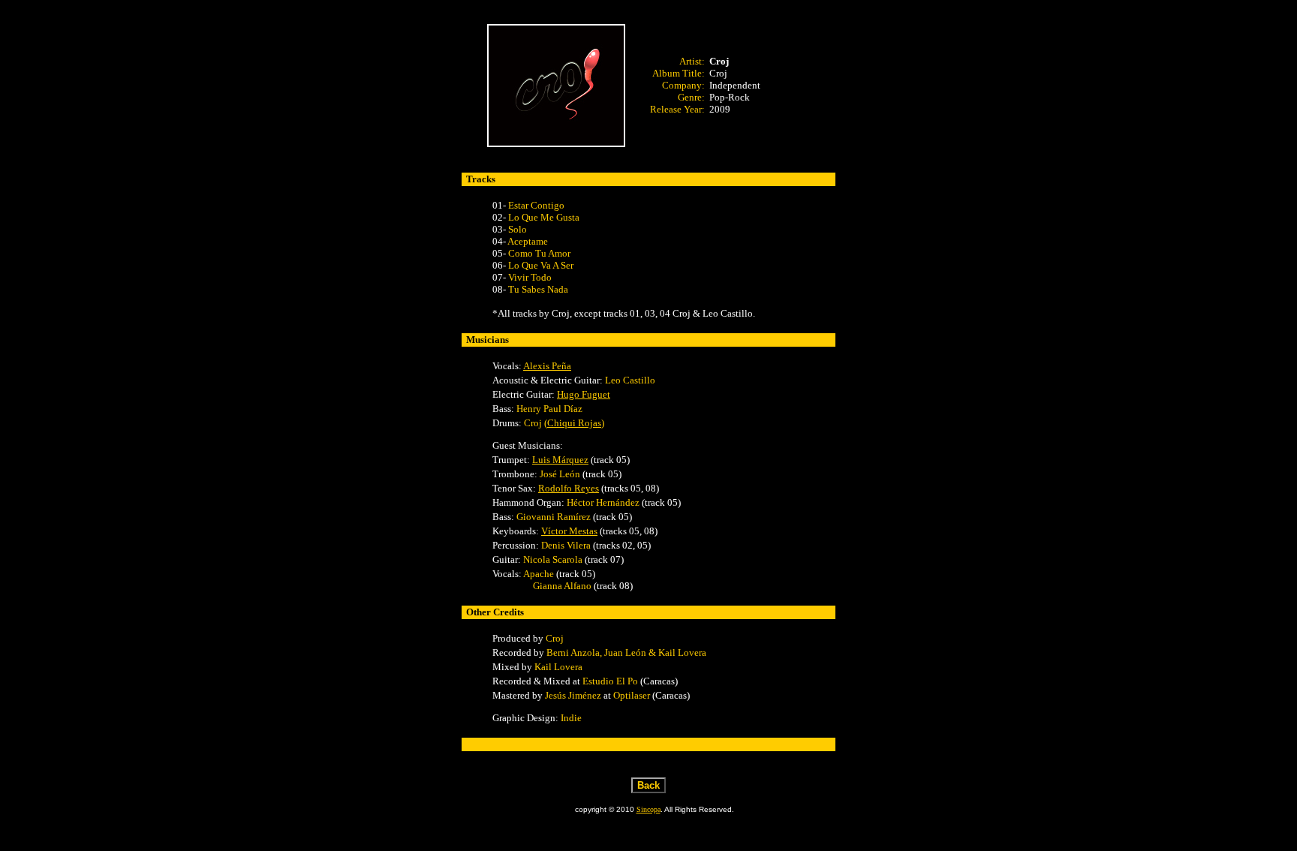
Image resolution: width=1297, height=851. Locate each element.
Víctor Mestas (569, 531)
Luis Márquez (560, 459)
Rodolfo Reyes (568, 488)
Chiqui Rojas (574, 423)
